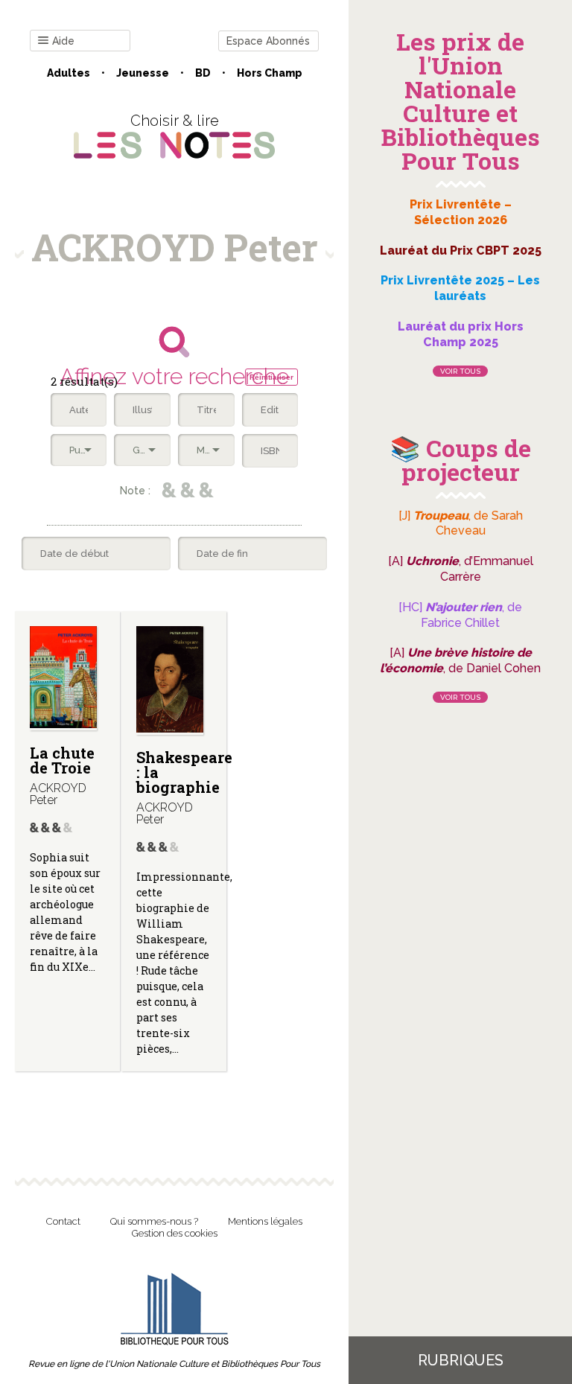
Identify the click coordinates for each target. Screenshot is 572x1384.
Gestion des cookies (174, 1233)
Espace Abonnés (268, 41)
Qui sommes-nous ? (154, 1221)
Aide (63, 41)
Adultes (68, 73)
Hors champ (269, 73)
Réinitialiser (271, 377)
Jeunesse (142, 73)
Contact (63, 1221)
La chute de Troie (62, 760)
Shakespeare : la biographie (184, 772)
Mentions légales (265, 1221)
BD (203, 73)
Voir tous (460, 371)
